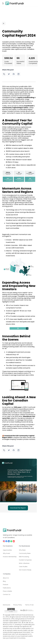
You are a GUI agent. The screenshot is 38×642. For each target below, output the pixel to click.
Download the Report (18, 508)
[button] (3, 3)
